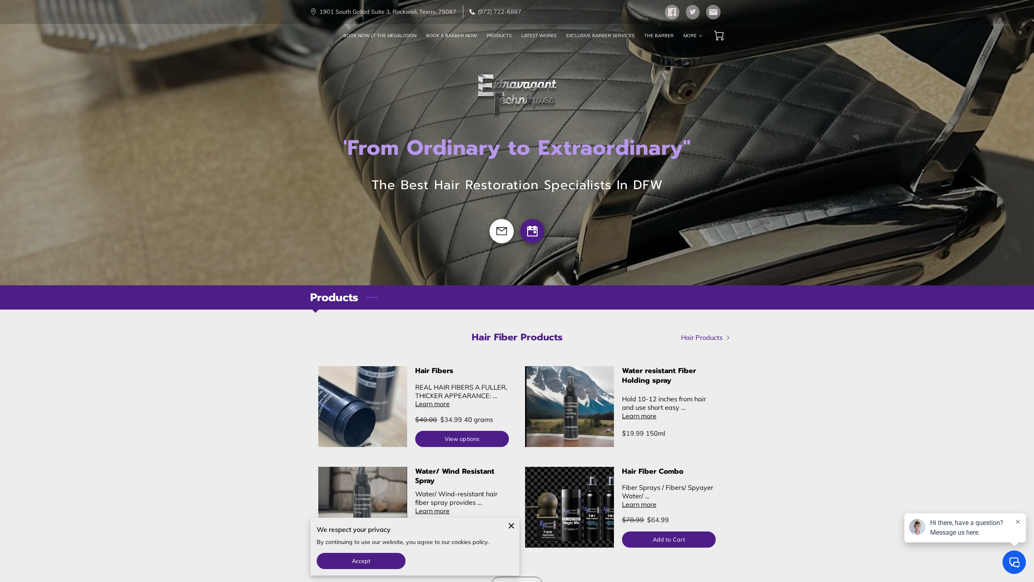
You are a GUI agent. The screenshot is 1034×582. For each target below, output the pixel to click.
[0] (719, 35)
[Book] (532, 231)
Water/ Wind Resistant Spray (454, 476)
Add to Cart (669, 539)
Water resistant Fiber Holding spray (659, 375)
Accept (361, 561)
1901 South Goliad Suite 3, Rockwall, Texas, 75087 (387, 11)
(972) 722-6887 (499, 11)
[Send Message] (502, 231)
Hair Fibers (434, 370)
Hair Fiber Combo (652, 471)
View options (462, 439)
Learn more (432, 404)
